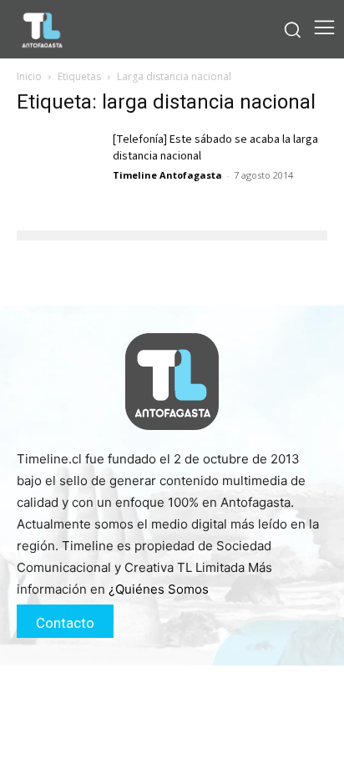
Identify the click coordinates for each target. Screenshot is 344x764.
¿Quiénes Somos (159, 589)
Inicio (29, 76)
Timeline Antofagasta (167, 175)
